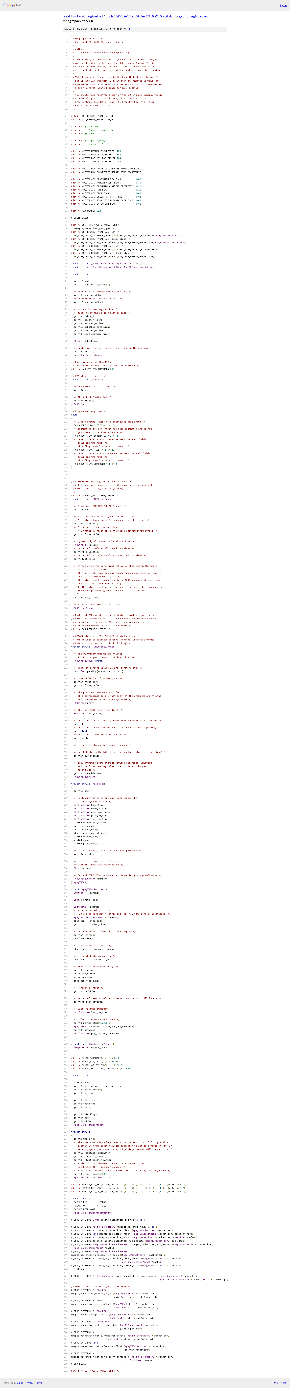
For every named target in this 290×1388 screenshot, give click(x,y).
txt (276, 1382)
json (284, 1382)
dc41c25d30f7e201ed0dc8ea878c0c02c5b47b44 (139, 16)
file (131, 29)
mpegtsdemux (196, 16)
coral (66, 16)
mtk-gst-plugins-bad (88, 16)
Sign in (283, 5)
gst (181, 16)
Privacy (29, 1382)
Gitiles (20, 1382)
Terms (38, 1382)
